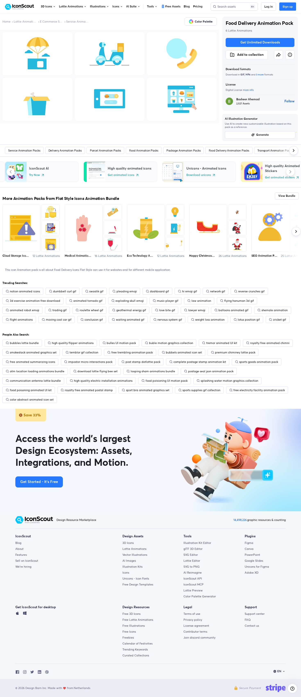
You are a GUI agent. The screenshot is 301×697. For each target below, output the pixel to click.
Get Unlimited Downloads (260, 42)
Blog (18, 543)
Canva (249, 549)
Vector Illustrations (134, 555)
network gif (217, 291)
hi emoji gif (189, 291)
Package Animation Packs (183, 150)
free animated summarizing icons (32, 362)
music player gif (167, 301)
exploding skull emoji (129, 301)
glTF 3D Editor (193, 549)
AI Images (129, 561)
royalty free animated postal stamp (89, 390)
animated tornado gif (87, 301)
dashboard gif (159, 291)
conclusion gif (94, 319)
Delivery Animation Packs (65, 150)
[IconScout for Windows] (25, 614)
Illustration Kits (132, 566)
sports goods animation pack (258, 362)
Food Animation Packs (143, 150)
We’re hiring (23, 566)
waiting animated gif (130, 319)
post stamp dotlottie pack (143, 362)
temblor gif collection (84, 352)
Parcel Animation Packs (105, 150)
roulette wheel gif (91, 310)
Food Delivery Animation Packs (229, 150)
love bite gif (167, 310)
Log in (268, 6)
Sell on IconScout (26, 561)
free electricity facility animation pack (259, 390)
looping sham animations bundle (153, 371)
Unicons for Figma (257, 566)
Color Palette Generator (199, 596)
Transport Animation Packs (274, 150)
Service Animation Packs (77, 21)
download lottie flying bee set (97, 371)
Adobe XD (251, 572)
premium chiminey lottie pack (235, 352)
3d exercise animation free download (35, 301)
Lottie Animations (25, 21)
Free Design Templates (137, 584)
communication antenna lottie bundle (35, 381)
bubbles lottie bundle (24, 343)
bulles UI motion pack (121, 343)
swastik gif (96, 291)
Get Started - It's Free (39, 482)
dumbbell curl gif (64, 291)
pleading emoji (127, 291)
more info (248, 89)
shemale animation (274, 310)
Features (21, 555)
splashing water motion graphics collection (229, 381)
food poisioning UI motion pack (167, 381)
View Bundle (286, 196)
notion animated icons (25, 291)
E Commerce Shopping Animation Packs (51, 21)
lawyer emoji (196, 310)
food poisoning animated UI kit (31, 390)
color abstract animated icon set (32, 399)
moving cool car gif (58, 319)
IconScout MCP (193, 584)
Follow (289, 101)
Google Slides (254, 561)
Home (6, 21)
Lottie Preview (193, 590)
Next (290, 172)
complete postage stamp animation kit (199, 362)
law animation (201, 301)
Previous (11, 172)
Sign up (288, 6)
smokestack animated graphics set (33, 352)
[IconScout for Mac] (17, 614)
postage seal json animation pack (210, 371)
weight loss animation (210, 319)
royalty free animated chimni (270, 343)
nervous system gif (169, 319)
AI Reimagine (192, 572)
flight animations (21, 319)
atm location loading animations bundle (37, 371)
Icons (125, 572)
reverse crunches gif (251, 291)
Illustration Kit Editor (197, 543)
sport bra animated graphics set (147, 390)
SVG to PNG (191, 566)
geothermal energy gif (131, 310)
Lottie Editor (191, 561)
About (19, 549)
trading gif (59, 310)
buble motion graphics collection (171, 343)
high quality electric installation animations (103, 381)
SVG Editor (190, 555)
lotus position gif (249, 319)
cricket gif (279, 319)
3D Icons (128, 543)
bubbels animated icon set (184, 352)
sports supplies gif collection (201, 390)
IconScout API (192, 578)
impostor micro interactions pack (90, 362)
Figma (249, 543)
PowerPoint (252, 555)
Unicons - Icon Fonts (135, 578)
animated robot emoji (24, 310)
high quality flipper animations (73, 343)
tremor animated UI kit (221, 343)
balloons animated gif (233, 310)
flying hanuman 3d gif (239, 301)
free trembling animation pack (132, 352)
